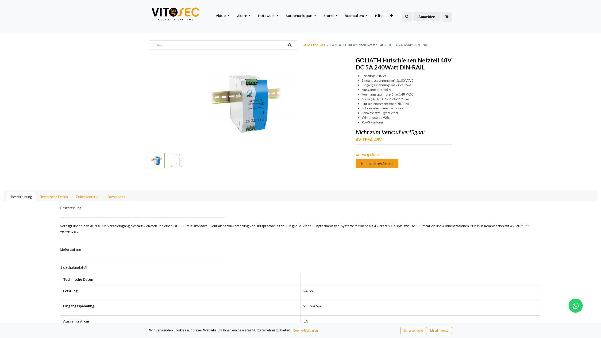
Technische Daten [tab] (54, 197)
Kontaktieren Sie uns (377, 163)
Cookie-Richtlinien (305, 330)
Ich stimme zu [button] (439, 330)
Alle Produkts (314, 45)
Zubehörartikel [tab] (87, 197)
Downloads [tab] (116, 197)
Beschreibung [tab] (21, 197)
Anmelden (426, 17)
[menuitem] (379, 16)
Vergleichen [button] (371, 154)
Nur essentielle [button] (413, 330)
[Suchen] (290, 45)
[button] (407, 17)
